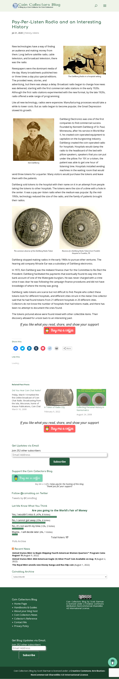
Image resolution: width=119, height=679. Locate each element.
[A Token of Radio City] (59, 397)
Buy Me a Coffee (42, 484)
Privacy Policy (21, 626)
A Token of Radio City (54, 407)
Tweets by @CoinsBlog (24, 498)
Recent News (22, 549)
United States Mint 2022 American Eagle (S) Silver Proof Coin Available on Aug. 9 (54, 559)
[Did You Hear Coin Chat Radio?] (28, 400)
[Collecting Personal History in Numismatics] (91, 397)
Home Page (20, 603)
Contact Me (20, 622)
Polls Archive (19, 541)
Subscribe (59, 461)
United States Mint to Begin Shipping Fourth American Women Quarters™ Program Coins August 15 (58, 554)
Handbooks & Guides (25, 607)
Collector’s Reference (25, 618)
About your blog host (26, 611)
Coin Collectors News (25, 614)
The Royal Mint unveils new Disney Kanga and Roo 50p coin (43, 564)
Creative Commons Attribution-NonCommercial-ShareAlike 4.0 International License (85, 606)
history (28, 32)
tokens (36, 32)
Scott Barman (97, 601)
